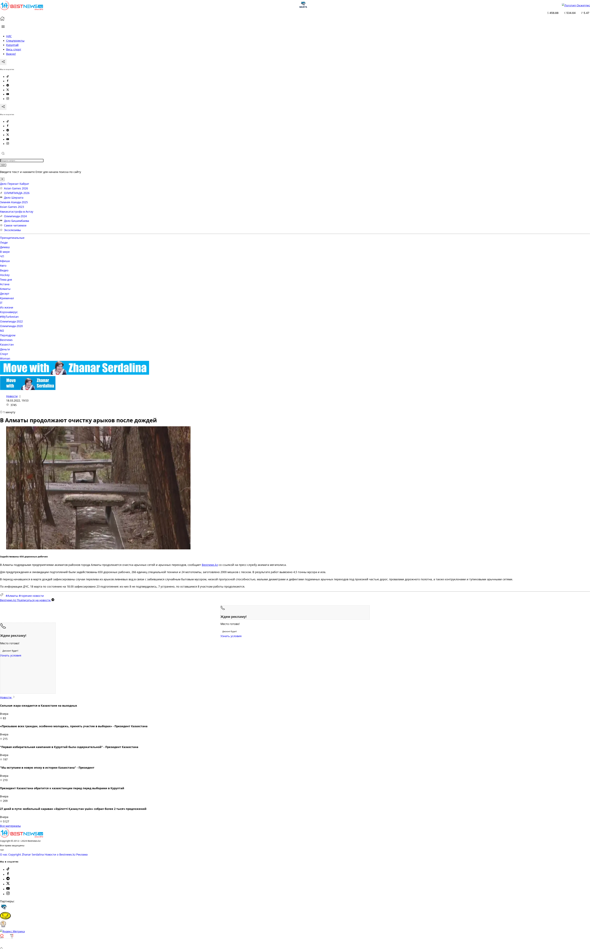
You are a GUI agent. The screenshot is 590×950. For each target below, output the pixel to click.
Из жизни (6, 307)
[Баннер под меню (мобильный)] (27, 389)
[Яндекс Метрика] (12, 931)
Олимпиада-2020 (11, 326)
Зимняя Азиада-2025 (14, 202)
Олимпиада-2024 (15, 216)
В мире (5, 252)
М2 (2, 330)
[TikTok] (7, 77)
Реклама (82, 854)
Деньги (5, 349)
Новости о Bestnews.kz (60, 854)
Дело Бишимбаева (16, 221)
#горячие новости (31, 596)
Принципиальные (12, 238)
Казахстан (7, 344)
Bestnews (6, 340)
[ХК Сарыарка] (5, 918)
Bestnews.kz (210, 565)
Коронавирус (9, 312)
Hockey (5, 275)
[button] (3, 26)
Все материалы (10, 826)
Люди (4, 242)
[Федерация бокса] (3, 927)
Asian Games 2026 (16, 188)
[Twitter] (7, 90)
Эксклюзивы (12, 230)
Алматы (5, 289)
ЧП (2, 256)
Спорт (4, 354)
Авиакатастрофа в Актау (16, 211)
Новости (12, 396)
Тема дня (6, 279)
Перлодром (7, 335)
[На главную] (2, 20)
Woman (5, 358)
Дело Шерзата (13, 197)
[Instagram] (7, 99)
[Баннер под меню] (74, 374)
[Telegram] (7, 86)
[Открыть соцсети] (3, 62)
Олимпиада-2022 (11, 321)
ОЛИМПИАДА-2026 (17, 193)
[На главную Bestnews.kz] (21, 836)
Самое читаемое (15, 225)
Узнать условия (231, 636)
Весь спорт (13, 49)
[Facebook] (7, 81)
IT (1, 303)
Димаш (5, 247)
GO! (3, 165)
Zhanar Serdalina (33, 854)
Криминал (7, 298)
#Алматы (12, 596)
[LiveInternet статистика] (7, 943)
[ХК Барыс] (3, 910)
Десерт (4, 293)
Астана (4, 284)
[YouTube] (7, 94)
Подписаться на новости (25, 600)
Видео (4, 270)
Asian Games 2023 (12, 207)
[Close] (2, 179)
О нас (4, 854)
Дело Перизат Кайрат (14, 184)
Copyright (14, 854)
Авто (3, 265)
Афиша (5, 261)
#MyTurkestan (9, 316)
